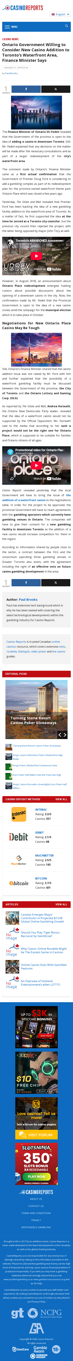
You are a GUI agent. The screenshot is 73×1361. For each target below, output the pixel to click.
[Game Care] (21, 1349)
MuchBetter (44, 855)
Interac (41, 809)
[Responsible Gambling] (54, 1349)
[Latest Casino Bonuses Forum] (36, 1117)
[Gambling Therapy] (36, 1355)
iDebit (39, 832)
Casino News (10, 39)
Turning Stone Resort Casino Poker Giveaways (33, 720)
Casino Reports (16, 642)
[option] (36, 709)
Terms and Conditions (36, 1213)
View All (61, 904)
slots (62, 646)
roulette (11, 651)
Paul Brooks (11, 73)
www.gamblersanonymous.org (49, 1279)
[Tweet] (55, 89)
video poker (38, 651)
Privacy (36, 1220)
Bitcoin (41, 878)
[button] (59, 735)
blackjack (24, 651)
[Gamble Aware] (38, 1349)
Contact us (36, 1206)
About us (36, 1198)
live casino (58, 651)
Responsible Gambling (36, 1227)
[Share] (26, 89)
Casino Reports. (46, 1339)
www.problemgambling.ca (17, 1279)
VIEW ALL (61, 799)
